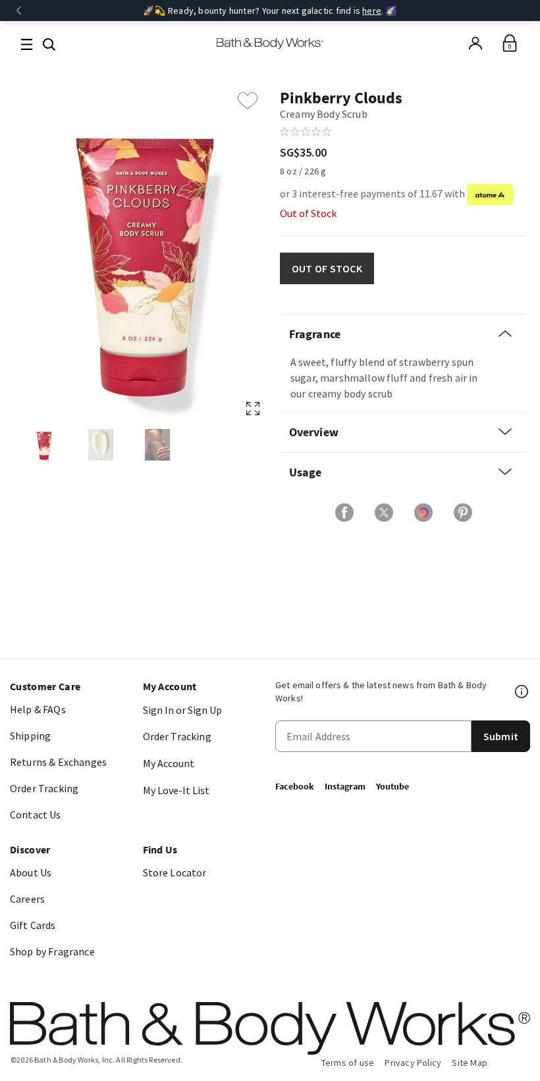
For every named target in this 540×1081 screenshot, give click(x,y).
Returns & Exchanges (58, 761)
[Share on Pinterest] (463, 512)
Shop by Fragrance (52, 951)
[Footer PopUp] (522, 691)
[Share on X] (384, 512)
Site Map (469, 1062)
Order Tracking (44, 788)
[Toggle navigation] (26, 43)
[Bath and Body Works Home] (270, 43)
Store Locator (175, 872)
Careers (27, 898)
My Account (168, 763)
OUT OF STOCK (327, 268)
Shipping (30, 735)
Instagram (345, 786)
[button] (49, 42)
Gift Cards (33, 925)
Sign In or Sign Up (182, 709)
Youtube (392, 786)
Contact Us (35, 814)
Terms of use (348, 1062)
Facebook (294, 786)
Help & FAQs (38, 709)
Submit (500, 736)
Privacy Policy (413, 1062)
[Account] (475, 43)
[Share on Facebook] (344, 512)
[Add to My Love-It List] (247, 101)
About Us (30, 872)
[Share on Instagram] (423, 512)
